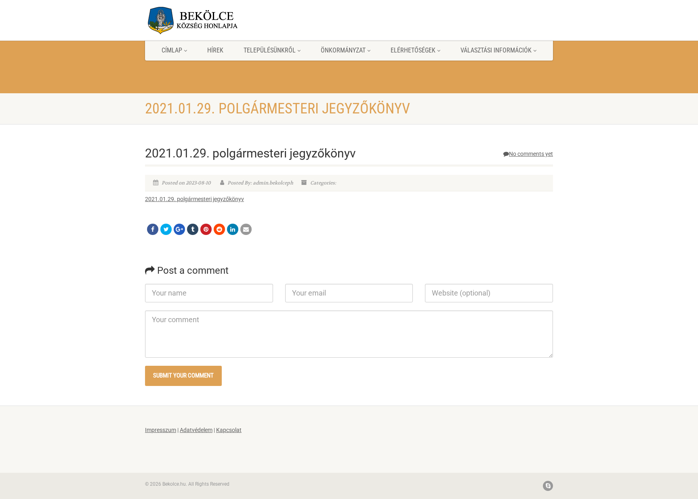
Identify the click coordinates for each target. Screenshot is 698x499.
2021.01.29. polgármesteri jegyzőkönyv (194, 199)
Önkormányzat (343, 50)
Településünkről (270, 50)
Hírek (215, 50)
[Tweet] (166, 229)
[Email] (246, 229)
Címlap (172, 50)
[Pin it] (206, 229)
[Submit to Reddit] (219, 229)
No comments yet (531, 154)
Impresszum (160, 430)
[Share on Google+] (179, 229)
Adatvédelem (196, 430)
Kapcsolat (229, 430)
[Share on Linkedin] (232, 229)
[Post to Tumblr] (192, 229)
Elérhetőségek (413, 50)
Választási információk (496, 50)
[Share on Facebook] (152, 229)
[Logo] (209, 20)
